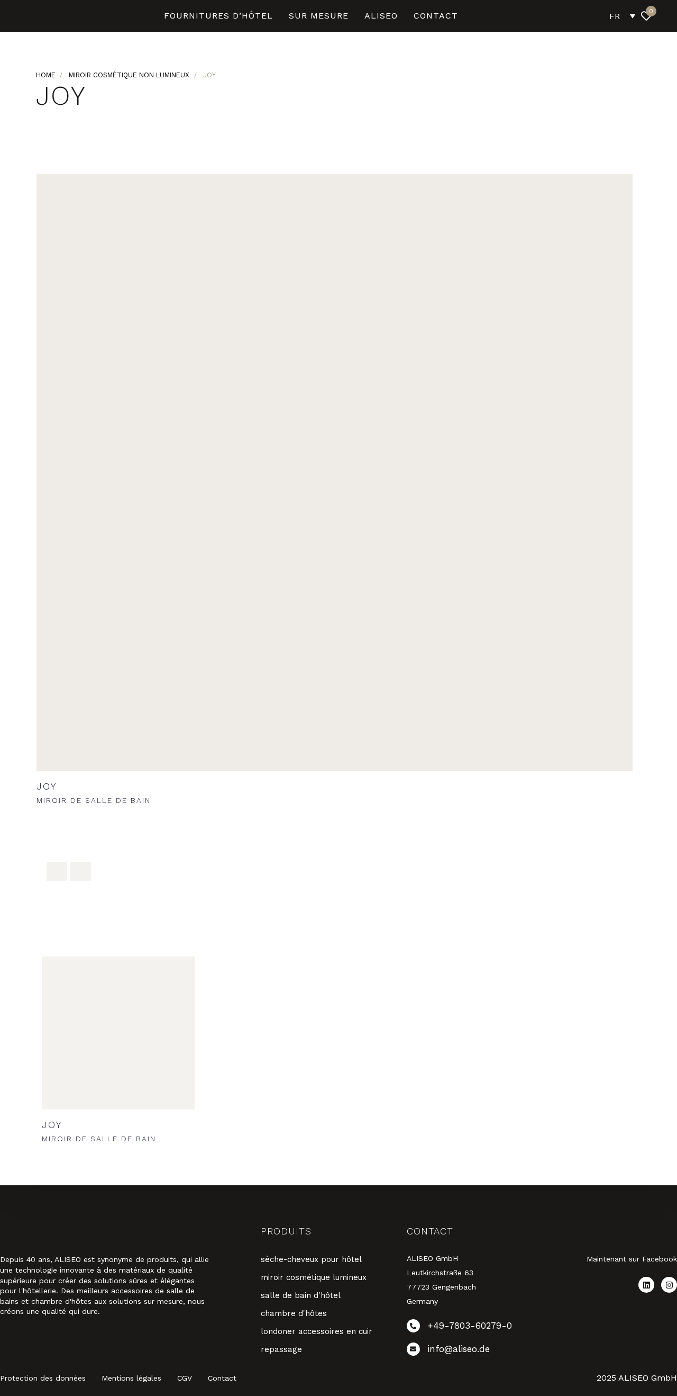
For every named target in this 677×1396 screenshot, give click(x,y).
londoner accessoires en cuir (316, 1331)
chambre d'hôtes (294, 1313)
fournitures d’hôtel (218, 16)
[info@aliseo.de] (472, 1351)
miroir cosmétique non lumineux (129, 75)
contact (436, 16)
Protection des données (43, 1378)
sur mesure (319, 16)
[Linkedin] (646, 1285)
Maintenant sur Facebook (632, 1259)
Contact (222, 1378)
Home (46, 75)
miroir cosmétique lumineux (314, 1277)
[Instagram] (669, 1285)
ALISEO (381, 16)
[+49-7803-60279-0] (472, 1328)
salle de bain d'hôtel (301, 1295)
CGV (184, 1378)
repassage (281, 1349)
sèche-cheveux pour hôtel (311, 1259)
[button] (669, 16)
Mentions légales (131, 1378)
